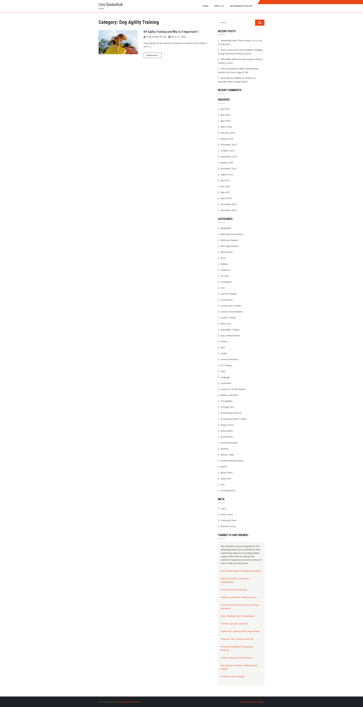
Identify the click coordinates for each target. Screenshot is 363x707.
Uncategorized (227, 490)
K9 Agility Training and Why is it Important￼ (171, 31)
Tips (222, 484)
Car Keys (224, 275)
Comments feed (228, 520)
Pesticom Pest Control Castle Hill (237, 638)
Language (225, 377)
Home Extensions (229, 359)
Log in (223, 508)
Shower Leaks (227, 454)
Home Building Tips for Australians (237, 615)
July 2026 (224, 108)
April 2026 (225, 120)
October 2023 (227, 150)
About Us (219, 6)
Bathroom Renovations (231, 234)
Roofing (224, 448)
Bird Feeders (226, 252)
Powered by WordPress (128, 701)
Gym (222, 347)
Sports (223, 466)
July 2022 (224, 180)
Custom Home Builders (231, 311)
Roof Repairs (226, 436)
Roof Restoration (228, 442)
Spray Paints (226, 472)
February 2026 (227, 132)
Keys (222, 371)
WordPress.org (228, 526)
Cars (222, 287)
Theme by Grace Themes (251, 701)
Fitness (224, 341)
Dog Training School (230, 335)
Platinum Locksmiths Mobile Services (239, 597)
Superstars (225, 478)
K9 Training (226, 365)
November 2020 (228, 210)
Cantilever (225, 269)
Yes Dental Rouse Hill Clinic (234, 589)
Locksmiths (225, 383)
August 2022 (226, 174)
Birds (223, 258)
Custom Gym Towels (230, 305)
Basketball (225, 228)
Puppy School (227, 424)
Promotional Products (231, 412)
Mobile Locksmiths (229, 395)
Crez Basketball (111, 4)
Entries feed (226, 514)
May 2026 (225, 114)
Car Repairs (226, 281)
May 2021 (225, 192)
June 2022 (225, 186)
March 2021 (226, 198)
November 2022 (228, 168)
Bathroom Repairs (229, 240)
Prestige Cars (227, 406)
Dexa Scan (225, 323)
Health (223, 353)
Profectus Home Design (232, 676)
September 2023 (228, 156)
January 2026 (226, 138)
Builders (224, 263)
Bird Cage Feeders (229, 246)
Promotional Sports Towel (233, 418)
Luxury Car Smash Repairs (233, 389)
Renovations (226, 430)
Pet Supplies (226, 401)
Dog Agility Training (229, 329)
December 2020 (228, 204)
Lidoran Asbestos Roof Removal (236, 657)
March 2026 (226, 126)
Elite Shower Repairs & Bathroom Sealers (241, 570)
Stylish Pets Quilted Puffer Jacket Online (240, 631)
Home (205, 6)
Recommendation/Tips (241, 6)
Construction (226, 299)
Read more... (153, 55)
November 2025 (228, 144)
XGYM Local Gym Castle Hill (234, 623)
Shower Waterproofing (231, 460)
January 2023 (226, 162)
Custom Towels (228, 317)
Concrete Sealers (228, 293)
